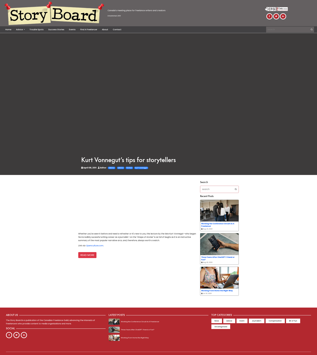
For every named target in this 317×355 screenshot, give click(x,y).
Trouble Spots (36, 29)
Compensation (275, 321)
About (105, 29)
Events (72, 29)
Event (242, 321)
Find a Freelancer (88, 29)
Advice (19, 29)
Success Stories (56, 29)
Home (8, 29)
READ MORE (87, 255)
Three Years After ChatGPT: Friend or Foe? (218, 258)
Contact (117, 29)
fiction (129, 168)
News (216, 321)
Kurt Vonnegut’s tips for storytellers (128, 160)
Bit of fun (293, 321)
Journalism (256, 321)
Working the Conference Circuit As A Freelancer (217, 225)
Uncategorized (220, 326)
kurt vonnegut (141, 168)
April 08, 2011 (90, 167)
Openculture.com (94, 245)
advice (120, 168)
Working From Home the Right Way (217, 290)
